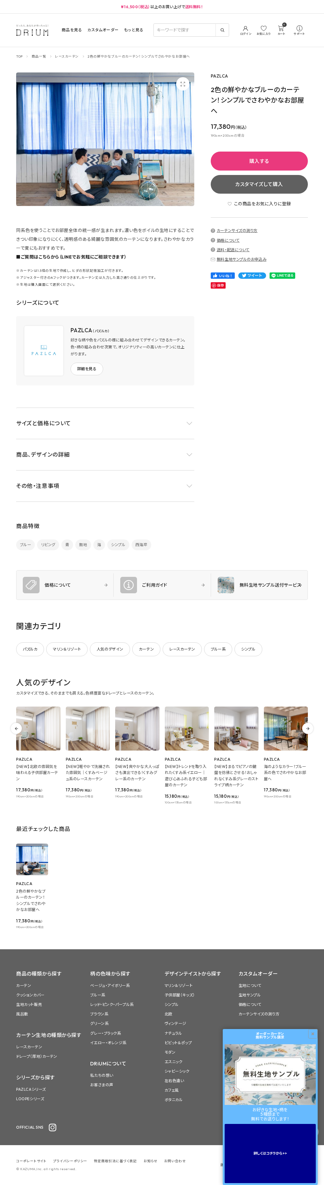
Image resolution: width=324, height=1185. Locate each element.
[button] (105, 423)
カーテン (146, 649)
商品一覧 (39, 56)
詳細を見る (87, 368)
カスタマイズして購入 (259, 184)
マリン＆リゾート (67, 649)
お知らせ (151, 1161)
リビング (48, 544)
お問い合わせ (175, 1161)
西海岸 (141, 544)
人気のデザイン (110, 649)
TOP (19, 56)
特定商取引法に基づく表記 (115, 1161)
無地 (83, 544)
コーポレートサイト (31, 1161)
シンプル (118, 544)
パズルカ (30, 649)
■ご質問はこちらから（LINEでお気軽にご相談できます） (71, 257)
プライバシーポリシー (70, 1161)
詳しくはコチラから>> (270, 1153)
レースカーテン (67, 56)
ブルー (25, 544)
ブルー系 (218, 649)
